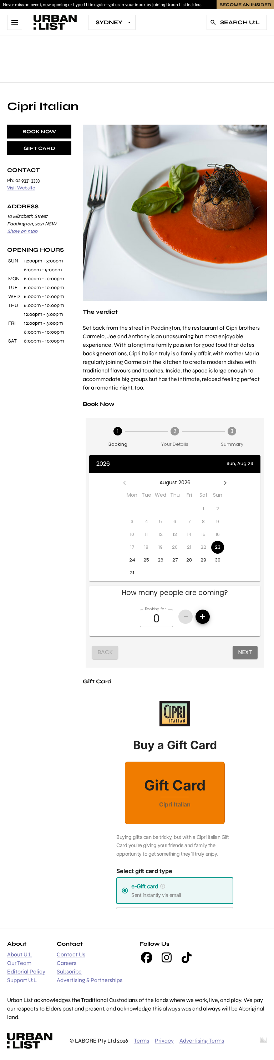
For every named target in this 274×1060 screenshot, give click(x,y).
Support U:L (22, 980)
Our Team (19, 963)
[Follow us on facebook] (146, 957)
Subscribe (69, 971)
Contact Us (71, 954)
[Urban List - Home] (55, 22)
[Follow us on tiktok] (186, 957)
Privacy (164, 1040)
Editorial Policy (26, 971)
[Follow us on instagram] (166, 957)
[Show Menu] (14, 22)
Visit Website (21, 188)
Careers (66, 963)
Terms (141, 1040)
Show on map (22, 231)
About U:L (19, 954)
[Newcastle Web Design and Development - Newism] (263, 1040)
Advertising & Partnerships (89, 980)
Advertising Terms (201, 1040)
